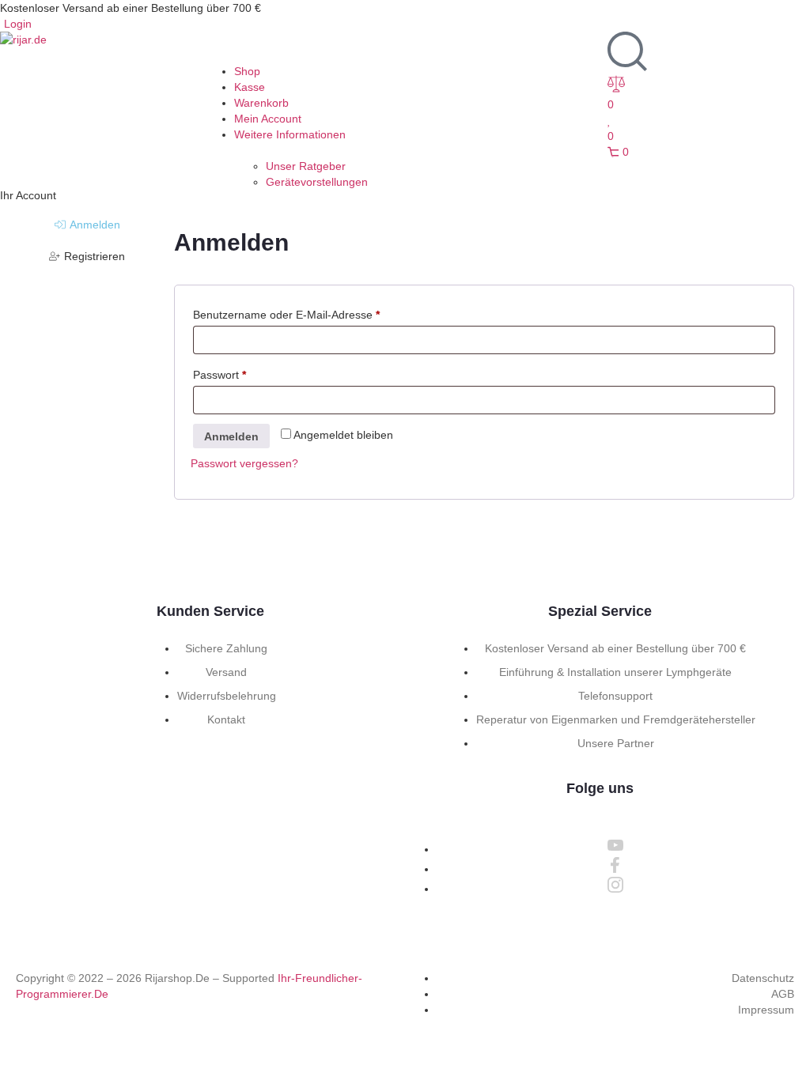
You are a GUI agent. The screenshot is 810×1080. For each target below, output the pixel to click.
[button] (405, 47)
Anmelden (231, 436)
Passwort (219, 374)
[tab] (87, 224)
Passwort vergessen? (244, 463)
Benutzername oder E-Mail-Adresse (286, 314)
